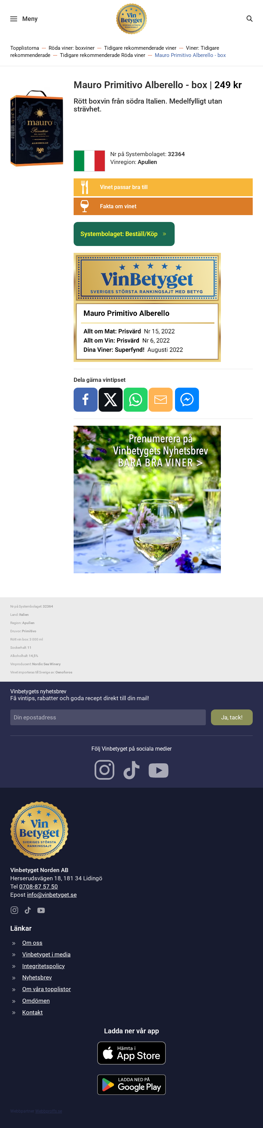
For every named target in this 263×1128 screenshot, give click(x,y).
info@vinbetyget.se (52, 894)
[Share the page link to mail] (161, 400)
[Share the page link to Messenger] (187, 400)
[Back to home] (131, 18)
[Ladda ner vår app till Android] (131, 1084)
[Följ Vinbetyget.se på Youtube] (159, 769)
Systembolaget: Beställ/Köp (119, 233)
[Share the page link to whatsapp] (136, 400)
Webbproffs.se (48, 1111)
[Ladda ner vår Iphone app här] (131, 1052)
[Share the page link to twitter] (111, 400)
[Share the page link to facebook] (86, 400)
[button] (24, 18)
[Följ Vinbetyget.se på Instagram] (104, 769)
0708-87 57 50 (38, 886)
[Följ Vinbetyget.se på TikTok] (131, 769)
